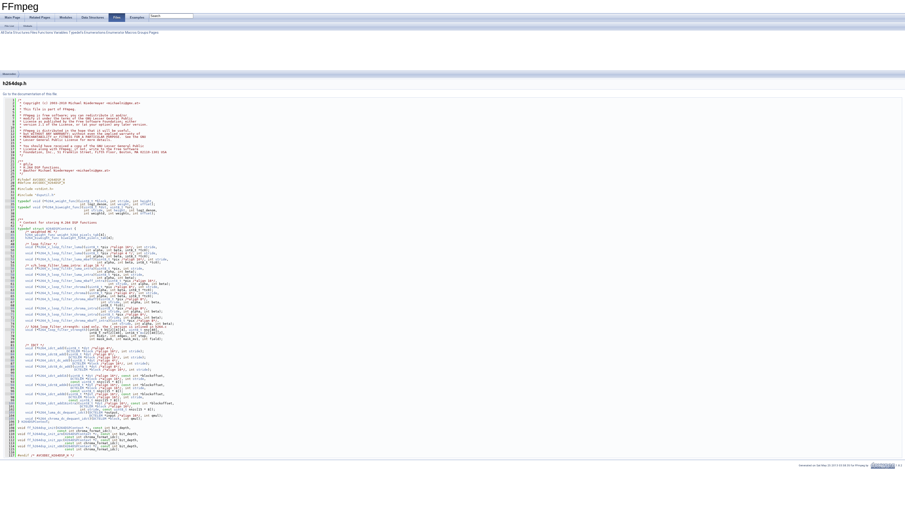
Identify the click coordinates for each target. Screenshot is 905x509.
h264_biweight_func (63, 207)
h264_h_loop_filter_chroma (62, 293)
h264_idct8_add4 (52, 385)
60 (9, 281)
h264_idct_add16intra (57, 403)
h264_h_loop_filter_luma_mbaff (65, 259)
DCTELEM (73, 351)
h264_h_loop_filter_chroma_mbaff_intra (73, 320)
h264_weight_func (61, 201)
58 (9, 274)
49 (9, 247)
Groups (142, 32)
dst (103, 207)
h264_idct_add (50, 348)
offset (146, 204)
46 (9, 238)
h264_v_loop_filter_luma (60, 247)
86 (9, 360)
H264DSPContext (59, 228)
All (2, 32)
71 (9, 314)
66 (9, 299)
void (36, 201)
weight (123, 204)
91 (9, 376)
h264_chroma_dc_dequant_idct (63, 418)
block (101, 201)
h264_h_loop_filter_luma (60, 253)
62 (9, 287)
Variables (61, 32)
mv (142, 333)
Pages (154, 32)
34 (9, 201)
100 (9, 403)
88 (9, 366)
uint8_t (86, 201)
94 (9, 385)
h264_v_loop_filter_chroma (62, 287)
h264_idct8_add (51, 354)
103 (9, 412)
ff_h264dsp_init (41, 428)
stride (123, 201)
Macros (131, 32)
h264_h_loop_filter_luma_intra (65, 274)
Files (33, 32)
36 (9, 207)
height (146, 201)
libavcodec (9, 74)
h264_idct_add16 (52, 376)
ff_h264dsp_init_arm (45, 434)
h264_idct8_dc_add (54, 366)
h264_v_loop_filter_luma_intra (65, 268)
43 (9, 228)
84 (9, 354)
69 (9, 308)
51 (9, 253)
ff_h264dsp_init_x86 (45, 446)
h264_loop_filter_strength (62, 330)
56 (9, 268)
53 (9, 259)
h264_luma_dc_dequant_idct (62, 412)
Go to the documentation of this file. (30, 94)
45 (9, 235)
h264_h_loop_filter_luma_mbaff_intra (71, 281)
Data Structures (17, 32)
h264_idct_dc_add (53, 360)
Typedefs (76, 32)
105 (9, 418)
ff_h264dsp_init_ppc (45, 440)
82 (9, 348)
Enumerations (95, 32)
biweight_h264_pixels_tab (83, 238)
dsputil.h (45, 195)
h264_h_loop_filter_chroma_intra (67, 314)
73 (9, 320)
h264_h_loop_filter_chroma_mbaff (67, 299)
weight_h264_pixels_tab (78, 235)
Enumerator (115, 32)
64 (9, 293)
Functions (45, 32)
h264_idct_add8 (51, 394)
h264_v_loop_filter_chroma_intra (67, 308)
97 (9, 394)
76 (9, 330)
